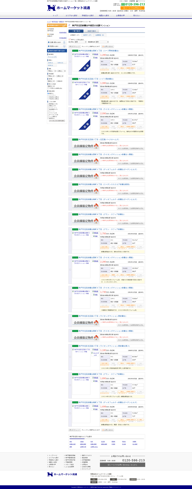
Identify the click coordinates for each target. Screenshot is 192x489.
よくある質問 (70, 466)
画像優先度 (91, 42)
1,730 (103, 292)
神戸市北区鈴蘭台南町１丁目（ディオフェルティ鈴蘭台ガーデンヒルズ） (108, 169)
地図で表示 (91, 31)
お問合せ (85, 464)
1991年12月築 (132, 113)
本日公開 (52, 95)
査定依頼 (85, 457)
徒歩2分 (113, 218)
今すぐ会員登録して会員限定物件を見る (130, 148)
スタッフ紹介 (124, 1)
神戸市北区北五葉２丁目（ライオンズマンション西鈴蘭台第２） (105, 346)
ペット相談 (53, 116)
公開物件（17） (75, 35)
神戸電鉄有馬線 (70, 455)
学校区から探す (88, 15)
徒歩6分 (114, 86)
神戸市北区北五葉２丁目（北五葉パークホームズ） (99, 139)
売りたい (136, 15)
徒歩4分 (116, 58)
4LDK (112, 55)
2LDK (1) (50, 62)
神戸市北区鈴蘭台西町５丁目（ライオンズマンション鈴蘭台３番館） (106, 109)
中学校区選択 (62, 38)
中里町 (113, 444)
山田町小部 (83, 446)
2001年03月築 (132, 234)
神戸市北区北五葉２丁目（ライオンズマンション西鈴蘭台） (103, 316)
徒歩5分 (114, 319)
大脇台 (82, 441)
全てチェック (75, 46)
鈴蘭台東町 (94, 444)
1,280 (103, 55)
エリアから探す (72, 15)
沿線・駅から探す (57, 42)
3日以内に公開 (54, 97)
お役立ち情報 (86, 466)
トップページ (53, 455)
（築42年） (140, 83)
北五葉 (103, 441)
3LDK (112, 114)
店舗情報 (132, 1)
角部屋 (51, 118)
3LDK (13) (60, 62)
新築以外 (60, 81)
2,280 (103, 261)
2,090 (103, 113)
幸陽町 (134, 441)
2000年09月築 (132, 407)
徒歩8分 (116, 116)
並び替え (71, 42)
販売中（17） (88, 35)
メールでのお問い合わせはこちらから (123, 465)
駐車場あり (53, 104)
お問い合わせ (108, 46)
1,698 (103, 406)
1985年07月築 (132, 55)
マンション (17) (52, 57)
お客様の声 (120, 15)
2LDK (112, 83)
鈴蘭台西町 (83, 444)
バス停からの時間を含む (55, 88)
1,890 (103, 378)
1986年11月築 (132, 350)
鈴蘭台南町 (104, 444)
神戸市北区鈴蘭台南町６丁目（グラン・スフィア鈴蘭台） (102, 214)
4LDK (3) (50, 65)
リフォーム (53, 113)
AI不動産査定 (86, 460)
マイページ (141, 1)
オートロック (53, 114)
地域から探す (57, 25)
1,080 (103, 83)
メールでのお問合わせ (134, 8)
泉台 (71, 441)
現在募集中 (53, 109)
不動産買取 (69, 462)
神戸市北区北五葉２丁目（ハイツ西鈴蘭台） (97, 79)
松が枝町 (135, 444)
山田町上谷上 (94, 446)
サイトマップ (86, 469)
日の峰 (124, 444)
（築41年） (140, 55)
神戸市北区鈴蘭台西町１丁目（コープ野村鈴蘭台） (99, 51)
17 (69, 39)
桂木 (92, 441)
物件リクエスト (87, 455)
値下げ (51, 111)
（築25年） (140, 234)
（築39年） (140, 350)
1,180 (103, 350)
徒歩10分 (115, 353)
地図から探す (104, 15)
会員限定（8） (100, 35)
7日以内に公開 (54, 99)
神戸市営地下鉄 (70, 460)
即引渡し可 (53, 107)
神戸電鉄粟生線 (70, 457)
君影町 (113, 441)
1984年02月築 (132, 83)
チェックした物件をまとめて (91, 46)
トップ (55, 15)
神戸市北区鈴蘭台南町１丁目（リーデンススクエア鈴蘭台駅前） (105, 184)
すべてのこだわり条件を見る (57, 121)
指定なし (51, 93)
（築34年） (140, 113)
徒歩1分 (113, 188)
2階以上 (52, 105)
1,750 (103, 233)
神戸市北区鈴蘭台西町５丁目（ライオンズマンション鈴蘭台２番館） (106, 288)
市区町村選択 (62, 32)
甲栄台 (124, 441)
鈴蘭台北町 (73, 444)
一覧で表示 (76, 31)
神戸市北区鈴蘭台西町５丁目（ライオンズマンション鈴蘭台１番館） (106, 154)
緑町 (71, 446)
